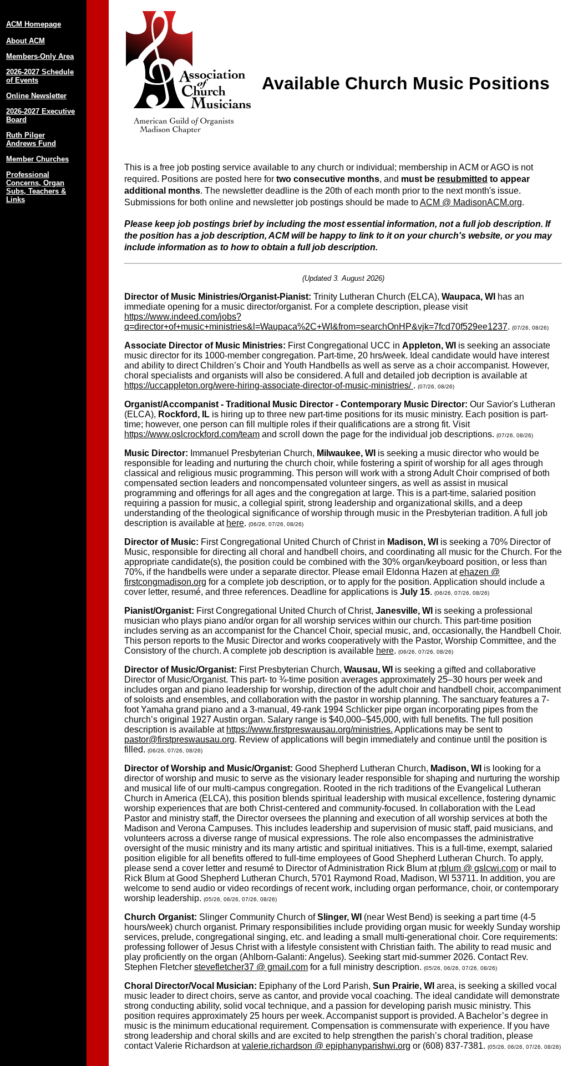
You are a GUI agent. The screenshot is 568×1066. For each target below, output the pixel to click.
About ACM (25, 41)
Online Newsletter (36, 96)
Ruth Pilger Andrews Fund (31, 139)
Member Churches (37, 159)
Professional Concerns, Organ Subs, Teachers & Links (36, 187)
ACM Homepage (33, 24)
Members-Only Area (40, 56)
